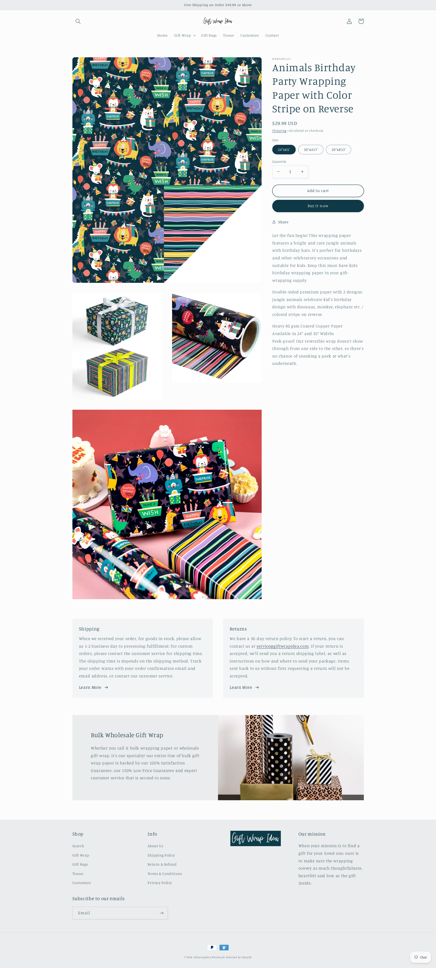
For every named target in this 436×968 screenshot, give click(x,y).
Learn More (90, 687)
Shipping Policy (161, 855)
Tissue (78, 873)
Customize (81, 882)
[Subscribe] (161, 913)
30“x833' (339, 149)
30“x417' (311, 149)
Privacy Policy (160, 882)
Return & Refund (162, 864)
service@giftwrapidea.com (283, 646)
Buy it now (318, 205)
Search (78, 846)
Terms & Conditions (165, 873)
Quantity (279, 161)
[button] (78, 21)
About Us (155, 846)
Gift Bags (80, 864)
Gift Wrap (80, 855)
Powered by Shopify (239, 957)
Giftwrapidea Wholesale (209, 957)
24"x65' (284, 149)
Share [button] (283, 222)
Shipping (279, 130)
